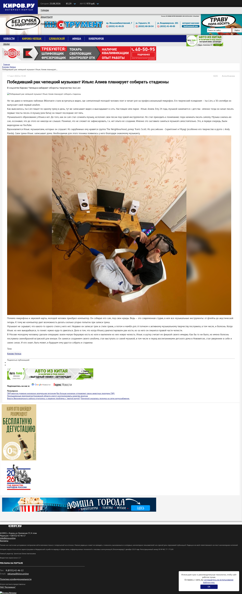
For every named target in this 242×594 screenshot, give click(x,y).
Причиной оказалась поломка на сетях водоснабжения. (105, 398)
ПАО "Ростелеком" (8, 587)
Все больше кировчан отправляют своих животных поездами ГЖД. (85, 393)
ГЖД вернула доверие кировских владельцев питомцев (31, 393)
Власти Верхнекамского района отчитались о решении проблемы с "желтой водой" (43, 398)
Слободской (57, 38)
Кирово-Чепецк (31, 38)
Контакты (4, 540)
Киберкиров (96, 38)
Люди (6, 44)
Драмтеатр (47, 17)
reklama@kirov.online (18, 573)
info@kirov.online (8, 538)
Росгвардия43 (48, 23)
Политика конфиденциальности (16, 579)
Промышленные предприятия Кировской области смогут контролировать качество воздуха (47, 396)
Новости (9, 38)
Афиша (76, 38)
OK (209, 587)
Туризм (45, 10)
